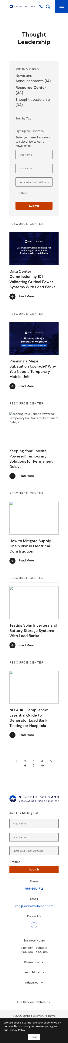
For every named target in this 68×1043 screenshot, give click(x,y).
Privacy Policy (16, 1030)
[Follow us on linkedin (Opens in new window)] (34, 925)
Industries (32, 982)
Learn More (31, 972)
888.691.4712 (34, 889)
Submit (34, 206)
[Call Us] (41, 6)
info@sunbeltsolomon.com (34, 906)
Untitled (21, 193)
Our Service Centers (31, 1002)
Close (34, 1037)
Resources (31, 962)
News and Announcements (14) (33, 78)
